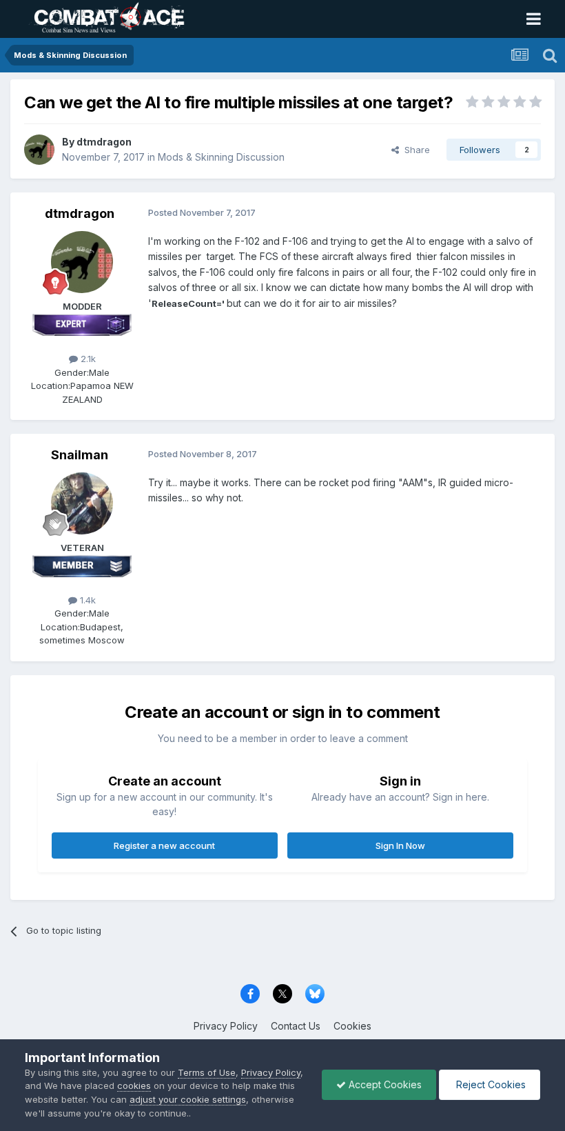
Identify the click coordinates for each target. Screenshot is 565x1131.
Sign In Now (400, 845)
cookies (134, 1085)
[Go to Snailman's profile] (82, 503)
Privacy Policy (226, 1026)
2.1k (87, 358)
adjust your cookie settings (188, 1099)
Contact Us (295, 1026)
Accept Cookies (384, 1084)
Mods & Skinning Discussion (221, 157)
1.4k (86, 599)
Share (414, 149)
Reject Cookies (489, 1084)
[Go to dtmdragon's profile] (39, 149)
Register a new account (164, 845)
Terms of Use (207, 1072)
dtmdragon (104, 142)
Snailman (79, 455)
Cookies (352, 1026)
